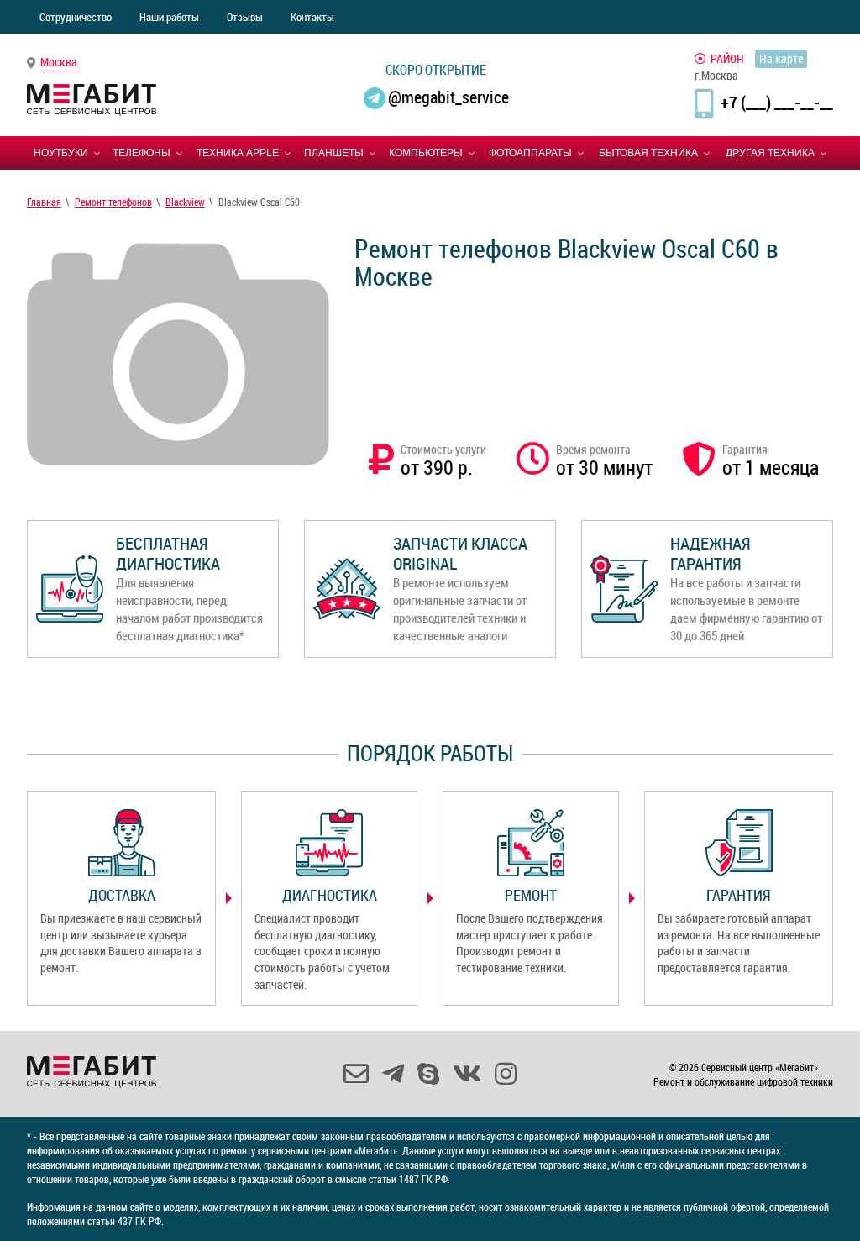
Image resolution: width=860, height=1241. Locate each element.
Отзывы (245, 16)
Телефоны (141, 153)
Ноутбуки (61, 153)
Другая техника (770, 153)
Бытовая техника (648, 153)
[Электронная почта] (356, 1073)
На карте (781, 58)
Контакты (312, 16)
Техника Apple (238, 153)
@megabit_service (448, 97)
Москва (58, 62)
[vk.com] (467, 1073)
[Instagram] (506, 1073)
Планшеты (334, 153)
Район (727, 58)
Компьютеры (426, 153)
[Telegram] (393, 1073)
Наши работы (169, 16)
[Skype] (428, 1073)
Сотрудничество (75, 16)
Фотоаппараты (530, 153)
